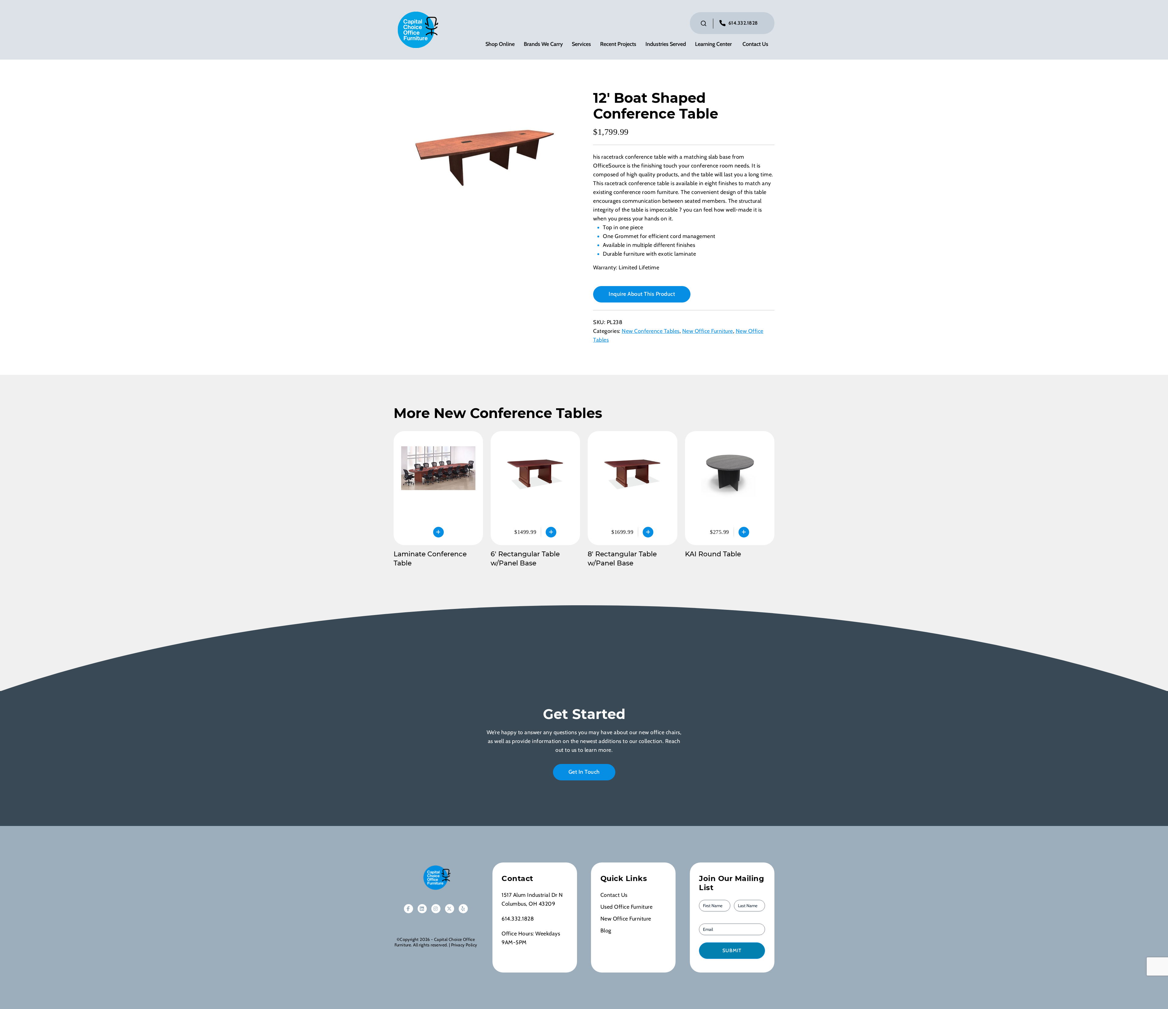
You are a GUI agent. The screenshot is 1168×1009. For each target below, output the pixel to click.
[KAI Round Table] (729, 488)
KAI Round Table (713, 554)
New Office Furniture (707, 331)
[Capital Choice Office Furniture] (416, 29)
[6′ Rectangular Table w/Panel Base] (535, 488)
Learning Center (713, 44)
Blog (605, 930)
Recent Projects (618, 44)
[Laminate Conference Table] (438, 488)
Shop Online (500, 44)
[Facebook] (408, 908)
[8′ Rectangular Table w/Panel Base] (632, 488)
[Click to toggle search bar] (703, 23)
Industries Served (665, 44)
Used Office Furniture (626, 907)
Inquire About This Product (642, 294)
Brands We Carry (543, 44)
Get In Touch (584, 772)
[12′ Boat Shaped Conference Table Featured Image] (484, 158)
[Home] (436, 877)
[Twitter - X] (449, 908)
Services (581, 44)
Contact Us (755, 44)
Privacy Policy (464, 945)
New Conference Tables (651, 331)
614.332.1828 (743, 23)
